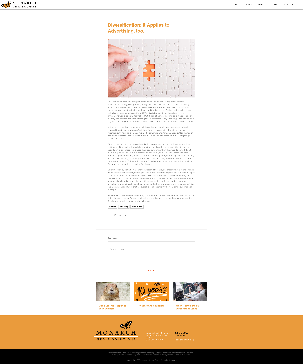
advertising (124, 207)
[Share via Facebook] (109, 215)
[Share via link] (126, 215)
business (112, 207)
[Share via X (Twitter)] (115, 215)
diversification (137, 207)
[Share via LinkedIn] (120, 215)
